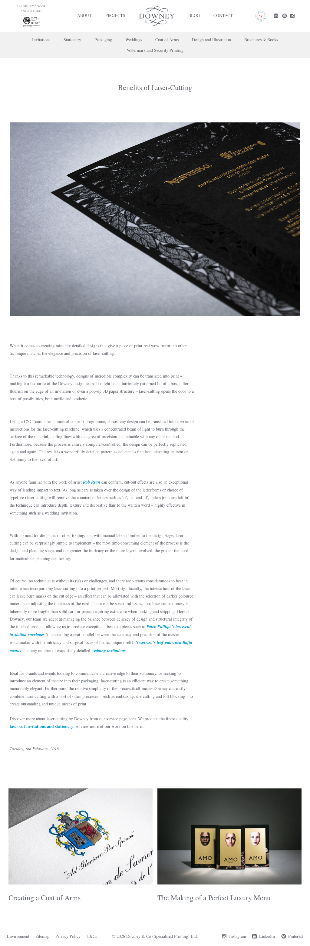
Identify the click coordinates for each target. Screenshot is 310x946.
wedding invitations (108, 651)
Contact (223, 15)
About (84, 15)
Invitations (41, 39)
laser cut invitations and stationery (41, 726)
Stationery (72, 39)
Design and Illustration (211, 39)
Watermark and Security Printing (155, 50)
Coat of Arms (167, 39)
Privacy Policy (68, 936)
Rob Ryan (91, 482)
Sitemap (42, 936)
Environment (18, 936)
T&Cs (92, 936)
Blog (194, 15)
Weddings (133, 39)
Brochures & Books (261, 39)
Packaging (103, 39)
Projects (115, 15)
